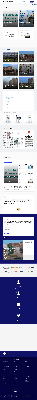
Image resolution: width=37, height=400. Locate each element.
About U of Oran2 (5, 361)
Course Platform (8, 98)
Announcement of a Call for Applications (26, 31)
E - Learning (15, 369)
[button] (34, 36)
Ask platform (8, 101)
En (24, 1)
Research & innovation (6, 366)
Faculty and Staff (27, 366)
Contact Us (15, 389)
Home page (15, 378)
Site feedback (4, 383)
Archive (15, 388)
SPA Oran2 (31, 2)
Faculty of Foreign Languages (25, 86)
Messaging (15, 372)
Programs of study (5, 364)
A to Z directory (5, 371)
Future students (26, 361)
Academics (4, 363)
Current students (27, 363)
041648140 (5, 395)
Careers (4, 378)
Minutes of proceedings (9, 97)
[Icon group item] (17, 353)
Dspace (7, 104)
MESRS (15, 383)
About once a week (7, 229)
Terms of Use (16, 391)
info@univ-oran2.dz (10, 395)
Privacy (4, 381)
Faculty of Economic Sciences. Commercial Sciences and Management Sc (26, 73)
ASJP (14, 386)
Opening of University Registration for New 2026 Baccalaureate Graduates (25, 24)
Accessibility (4, 380)
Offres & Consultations (34, 4)
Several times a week (7, 227)
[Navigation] (3, 1)
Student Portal (8, 100)
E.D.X (7, 107)
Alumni (26, 364)
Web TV (7, 95)
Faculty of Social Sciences (9, 60)
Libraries (4, 369)
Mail (14, 381)
